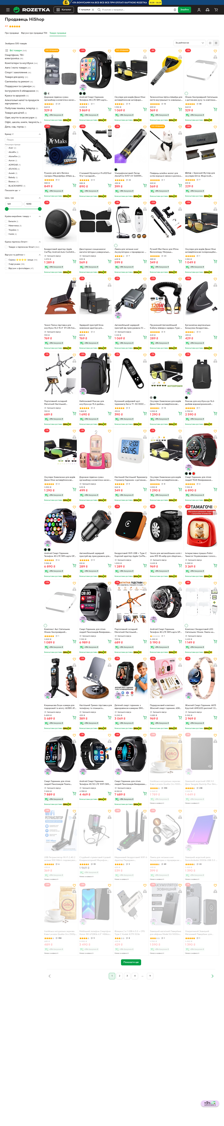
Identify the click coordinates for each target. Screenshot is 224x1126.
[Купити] (109, 109)
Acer (12, 148)
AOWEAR (15, 165)
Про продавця (12, 33)
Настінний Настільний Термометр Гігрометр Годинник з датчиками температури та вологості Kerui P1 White (131, 479)
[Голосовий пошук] (175, 10)
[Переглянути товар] (45, 93)
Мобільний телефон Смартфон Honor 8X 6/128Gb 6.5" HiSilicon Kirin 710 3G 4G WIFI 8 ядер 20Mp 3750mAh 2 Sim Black (95, 933)
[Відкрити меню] (8, 10)
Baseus (14, 182)
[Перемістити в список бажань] (74, 51)
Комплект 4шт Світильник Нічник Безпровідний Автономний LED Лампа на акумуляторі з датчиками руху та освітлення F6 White (59, 631)
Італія (13, 234)
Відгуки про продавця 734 (34, 33)
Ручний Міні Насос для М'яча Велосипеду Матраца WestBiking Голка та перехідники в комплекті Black (165, 251)
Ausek (13, 173)
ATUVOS (14, 169)
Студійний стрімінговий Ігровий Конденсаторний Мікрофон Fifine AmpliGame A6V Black (95, 859)
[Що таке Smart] (67, 120)
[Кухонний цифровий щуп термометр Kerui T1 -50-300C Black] (131, 374)
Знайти (184, 10)
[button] (23, 50)
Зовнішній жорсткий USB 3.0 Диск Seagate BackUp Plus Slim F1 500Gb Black (200, 783)
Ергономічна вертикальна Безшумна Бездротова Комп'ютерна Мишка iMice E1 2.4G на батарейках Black (199, 327)
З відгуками (17, 264)
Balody (13, 177)
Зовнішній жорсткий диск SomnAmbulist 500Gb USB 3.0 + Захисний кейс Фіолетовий (201, 859)
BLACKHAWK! (17, 186)
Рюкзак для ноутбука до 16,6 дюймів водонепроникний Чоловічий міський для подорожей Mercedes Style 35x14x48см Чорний (199, 403)
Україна (14, 230)
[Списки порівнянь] (207, 10)
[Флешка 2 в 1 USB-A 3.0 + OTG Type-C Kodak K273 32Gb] (131, 904)
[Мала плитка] (216, 43)
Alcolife (13, 152)
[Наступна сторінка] (212, 976)
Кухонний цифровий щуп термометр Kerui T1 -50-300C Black (129, 403)
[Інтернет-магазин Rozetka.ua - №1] (31, 10)
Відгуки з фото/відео (21, 268)
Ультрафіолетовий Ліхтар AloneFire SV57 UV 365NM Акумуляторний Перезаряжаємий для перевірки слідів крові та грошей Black (131, 175)
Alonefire (14, 156)
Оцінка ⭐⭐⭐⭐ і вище (23, 260)
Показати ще (11, 190)
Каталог (66, 10)
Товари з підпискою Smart (24, 247)
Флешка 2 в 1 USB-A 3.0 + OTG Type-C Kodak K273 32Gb (130, 932)
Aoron (13, 161)
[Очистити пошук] (93, 10)
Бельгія (13, 222)
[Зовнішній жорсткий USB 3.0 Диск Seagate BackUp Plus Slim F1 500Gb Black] (201, 754)
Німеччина (15, 226)
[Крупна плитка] (210, 43)
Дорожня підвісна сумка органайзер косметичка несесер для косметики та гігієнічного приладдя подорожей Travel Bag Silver (60, 99)
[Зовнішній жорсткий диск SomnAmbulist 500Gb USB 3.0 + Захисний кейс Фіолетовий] (201, 830)
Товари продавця (58, 33)
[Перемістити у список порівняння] (109, 57)
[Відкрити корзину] (216, 10)
